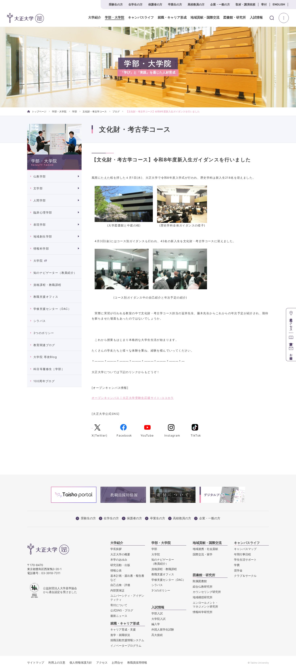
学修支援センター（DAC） (52, 308)
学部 (74, 111)
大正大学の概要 (120, 554)
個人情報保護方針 (80, 662)
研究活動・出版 (120, 565)
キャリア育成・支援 (123, 629)
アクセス (102, 662)
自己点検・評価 (120, 585)
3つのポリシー (43, 333)
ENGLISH (279, 4)
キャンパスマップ (245, 549)
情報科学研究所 (202, 612)
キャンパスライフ (141, 17)
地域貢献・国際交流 (204, 17)
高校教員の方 (196, 4)
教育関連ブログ (44, 345)
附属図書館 (200, 581)
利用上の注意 (56, 662)
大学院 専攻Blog (45, 357)
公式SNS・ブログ (121, 610)
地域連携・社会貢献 (205, 549)
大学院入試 (158, 618)
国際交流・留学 (202, 554)
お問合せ (117, 662)
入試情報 (256, 17)
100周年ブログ (44, 381)
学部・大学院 (114, 17)
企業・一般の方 (220, 4)
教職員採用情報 (137, 662)
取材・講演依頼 (245, 4)
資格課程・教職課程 (47, 284)
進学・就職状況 (120, 635)
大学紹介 (94, 17)
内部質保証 (117, 590)
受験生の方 (116, 4)
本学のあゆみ (118, 559)
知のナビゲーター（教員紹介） (55, 272)
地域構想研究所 (202, 597)
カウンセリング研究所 (207, 591)
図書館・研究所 (234, 17)
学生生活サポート (245, 559)
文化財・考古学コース (95, 111)
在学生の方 (135, 4)
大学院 (38, 260)
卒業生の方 (175, 4)
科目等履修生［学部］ (48, 369)
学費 (237, 565)
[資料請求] (291, 338)
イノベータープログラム (125, 645)
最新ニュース (118, 615)
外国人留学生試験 (162, 629)
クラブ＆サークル (245, 575)
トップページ (39, 111)
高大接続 (157, 635)
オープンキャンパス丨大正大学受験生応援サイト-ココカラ (133, 397)
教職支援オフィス (45, 296)
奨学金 (238, 570)
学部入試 (157, 613)
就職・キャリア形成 (172, 17)
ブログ (116, 111)
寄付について (118, 605)
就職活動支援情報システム (127, 640)
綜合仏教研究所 (202, 586)
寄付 (264, 4)
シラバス (39, 321)
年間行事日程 (242, 554)
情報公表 (116, 570)
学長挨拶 (116, 549)
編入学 (155, 624)
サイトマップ (35, 662)
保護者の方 (155, 4)
